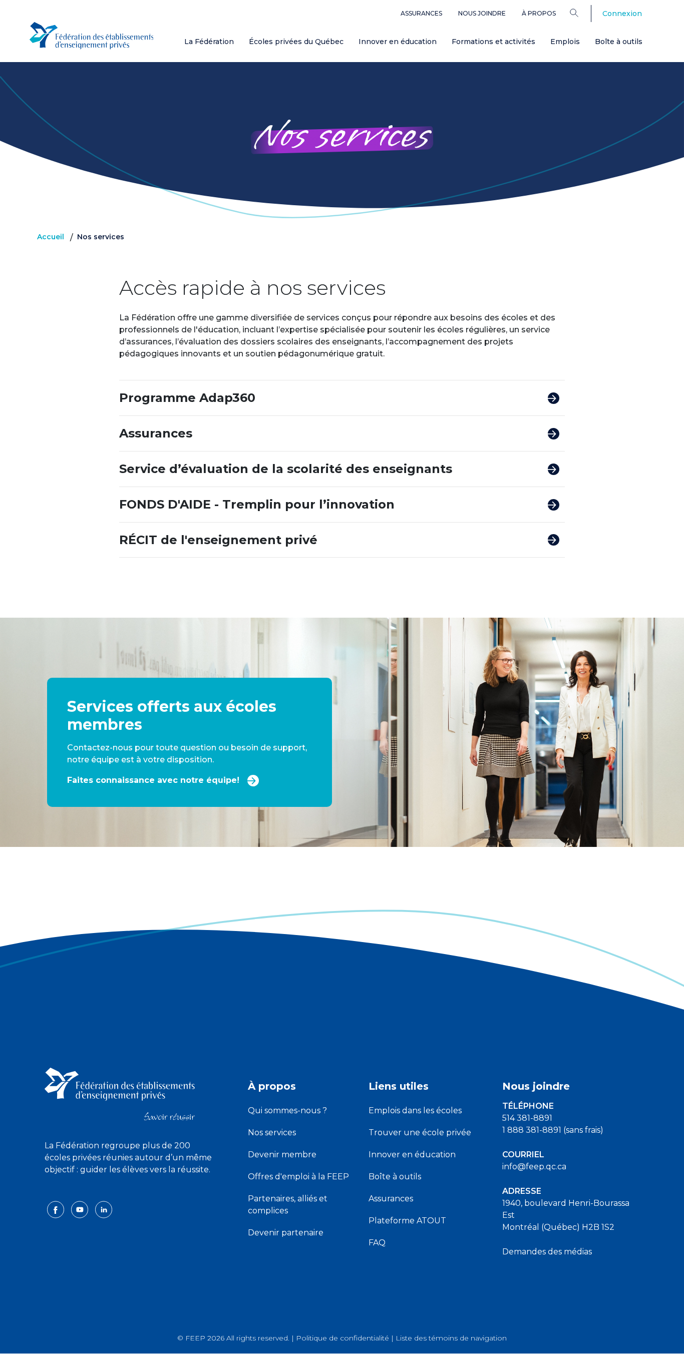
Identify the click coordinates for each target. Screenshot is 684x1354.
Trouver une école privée (420, 1132)
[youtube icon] (81, 1209)
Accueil (50, 236)
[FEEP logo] (120, 1093)
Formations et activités (493, 41)
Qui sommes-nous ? (287, 1110)
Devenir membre (282, 1154)
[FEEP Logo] (92, 36)
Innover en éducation (398, 41)
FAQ (377, 1242)
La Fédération (209, 41)
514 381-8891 (527, 1118)
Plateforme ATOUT (407, 1220)
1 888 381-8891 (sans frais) (552, 1130)
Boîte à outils (618, 41)
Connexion (622, 13)
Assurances (421, 13)
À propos (539, 13)
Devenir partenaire (285, 1232)
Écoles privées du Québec (296, 41)
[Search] (581, 12)
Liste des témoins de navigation (451, 1337)
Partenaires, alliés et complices (287, 1204)
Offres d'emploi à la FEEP (298, 1176)
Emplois (565, 41)
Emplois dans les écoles (415, 1110)
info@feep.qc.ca (534, 1166)
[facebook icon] (57, 1209)
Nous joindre (482, 13)
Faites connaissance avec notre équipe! (154, 780)
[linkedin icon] (104, 1209)
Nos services (272, 1132)
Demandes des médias (547, 1251)
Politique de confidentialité (342, 1337)
